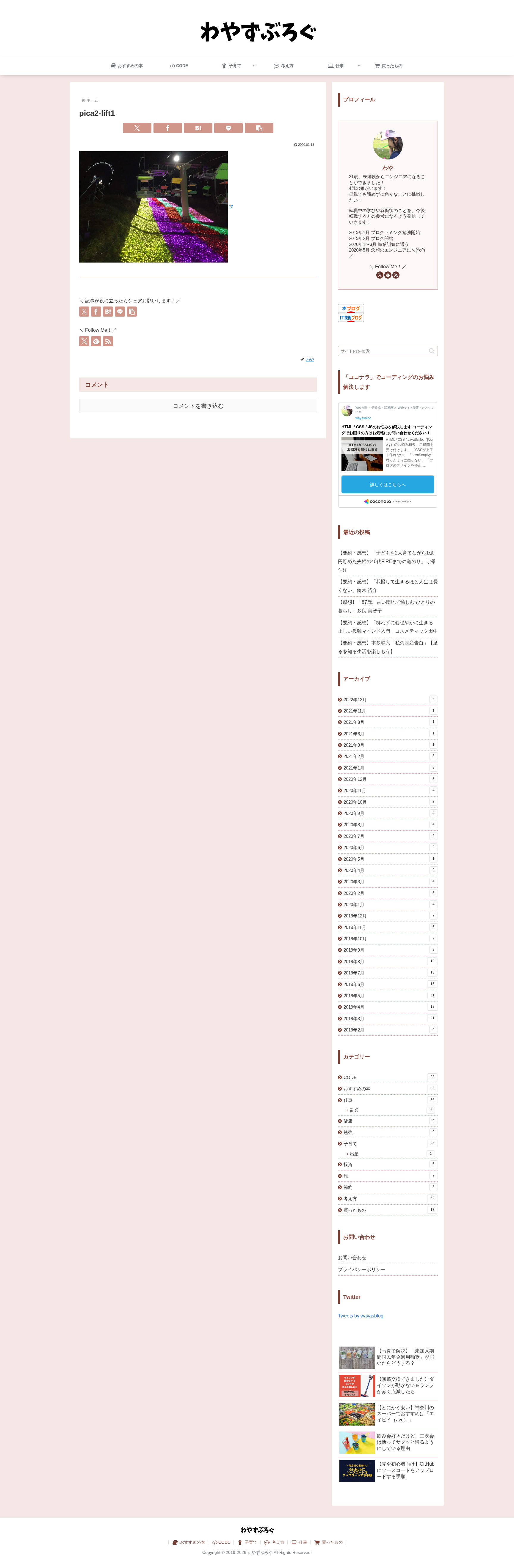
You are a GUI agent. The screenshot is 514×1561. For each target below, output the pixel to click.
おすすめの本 (192, 1542)
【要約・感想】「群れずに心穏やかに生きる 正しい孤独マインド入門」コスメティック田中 (388, 627)
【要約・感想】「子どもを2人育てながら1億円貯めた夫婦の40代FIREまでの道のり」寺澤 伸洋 (386, 561)
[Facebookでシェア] (167, 128)
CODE (224, 1542)
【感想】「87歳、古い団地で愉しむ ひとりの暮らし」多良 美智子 (386, 606)
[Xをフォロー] (84, 341)
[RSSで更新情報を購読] (108, 341)
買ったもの (332, 1542)
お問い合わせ (352, 1257)
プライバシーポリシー (362, 1269)
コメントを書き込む (198, 406)
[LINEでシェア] (228, 128)
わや (388, 168)
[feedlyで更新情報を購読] (96, 341)
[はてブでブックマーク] (198, 128)
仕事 (302, 1542)
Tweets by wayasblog (360, 1315)
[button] (259, 128)
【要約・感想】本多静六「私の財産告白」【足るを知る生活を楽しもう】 (388, 647)
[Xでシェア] (137, 128)
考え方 (277, 1542)
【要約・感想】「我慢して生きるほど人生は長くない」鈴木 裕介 (388, 586)
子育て (250, 1542)
